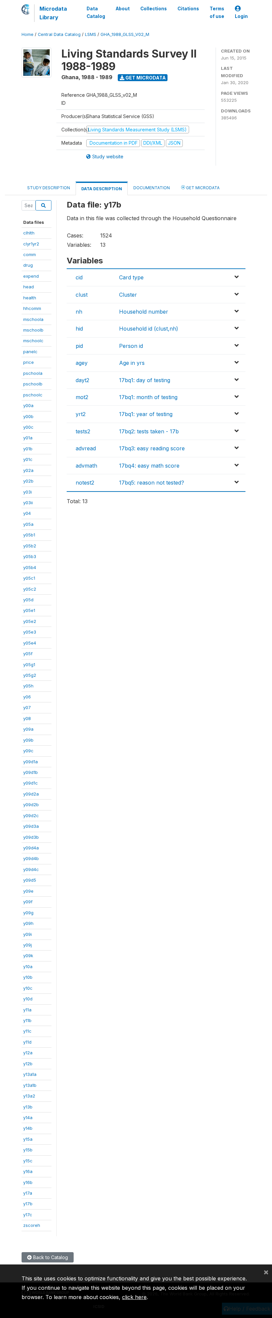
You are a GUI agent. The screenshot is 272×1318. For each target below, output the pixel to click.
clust (82, 294)
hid (79, 328)
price (28, 362)
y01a (28, 437)
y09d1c (30, 783)
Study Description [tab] (48, 187)
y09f (28, 901)
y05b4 (29, 567)
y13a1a (29, 1074)
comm (29, 254)
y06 (27, 696)
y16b (28, 1182)
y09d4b (31, 858)
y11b (27, 1020)
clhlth (28, 232)
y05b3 (29, 556)
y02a (28, 470)
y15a (28, 1139)
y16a (28, 1171)
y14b (28, 1128)
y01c (28, 459)
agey (82, 363)
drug (28, 265)
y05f (28, 653)
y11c (27, 1031)
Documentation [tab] (151, 187)
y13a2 (29, 1095)
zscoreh (31, 1225)
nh (79, 311)
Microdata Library (53, 13)
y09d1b (30, 772)
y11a (27, 1009)
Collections (153, 8)
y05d (28, 599)
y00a (28, 405)
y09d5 (29, 880)
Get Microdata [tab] (202, 187)
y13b (28, 1106)
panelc (30, 351)
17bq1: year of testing (145, 414)
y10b (28, 977)
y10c (28, 988)
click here (134, 1297)
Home (28, 34)
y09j (27, 945)
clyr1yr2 (31, 243)
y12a (28, 1052)
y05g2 (29, 675)
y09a (28, 729)
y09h (28, 923)
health (29, 297)
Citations (188, 8)
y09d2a (31, 794)
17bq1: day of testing (144, 380)
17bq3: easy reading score (152, 448)
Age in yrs (132, 363)
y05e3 (29, 632)
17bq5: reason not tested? (151, 482)
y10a (28, 966)
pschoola (32, 373)
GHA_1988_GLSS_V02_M (125, 34)
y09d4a (31, 847)
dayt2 (82, 380)
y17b (28, 1203)
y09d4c (31, 869)
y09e (28, 891)
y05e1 (29, 610)
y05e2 (29, 621)
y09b (28, 740)
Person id (131, 346)
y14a (28, 1117)
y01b (28, 448)
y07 (27, 707)
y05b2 (29, 545)
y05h (28, 685)
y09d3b (31, 837)
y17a (27, 1193)
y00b (28, 416)
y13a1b (29, 1085)
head (28, 286)
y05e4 (29, 643)
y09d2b (31, 804)
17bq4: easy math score (149, 465)
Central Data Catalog (59, 34)
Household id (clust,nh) (148, 328)
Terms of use (217, 12)
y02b (28, 481)
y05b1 (29, 534)
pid (79, 346)
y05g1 (29, 664)
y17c (27, 1214)
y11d (27, 1042)
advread (86, 448)
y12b (28, 1063)
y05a (28, 524)
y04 (27, 513)
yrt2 (81, 414)
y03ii (28, 502)
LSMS (90, 34)
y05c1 (29, 578)
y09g (28, 912)
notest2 (85, 482)
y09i (27, 934)
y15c (28, 1160)
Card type (131, 277)
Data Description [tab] (101, 188)
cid (79, 277)
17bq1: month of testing (148, 397)
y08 (27, 718)
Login (241, 16)
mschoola (33, 319)
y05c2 (29, 589)
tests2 (83, 431)
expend (31, 276)
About (123, 8)
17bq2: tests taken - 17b (149, 431)
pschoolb (32, 383)
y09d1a (30, 761)
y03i (27, 492)
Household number (143, 311)
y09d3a (31, 826)
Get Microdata (145, 77)
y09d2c (31, 815)
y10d (28, 998)
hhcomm (32, 308)
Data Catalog (96, 12)
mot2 (82, 397)
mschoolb (33, 330)
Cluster (128, 294)
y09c (28, 750)
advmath (86, 465)
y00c (28, 427)
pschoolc (32, 394)
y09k (28, 955)
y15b (28, 1149)
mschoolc (33, 340)
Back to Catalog (50, 1257)
